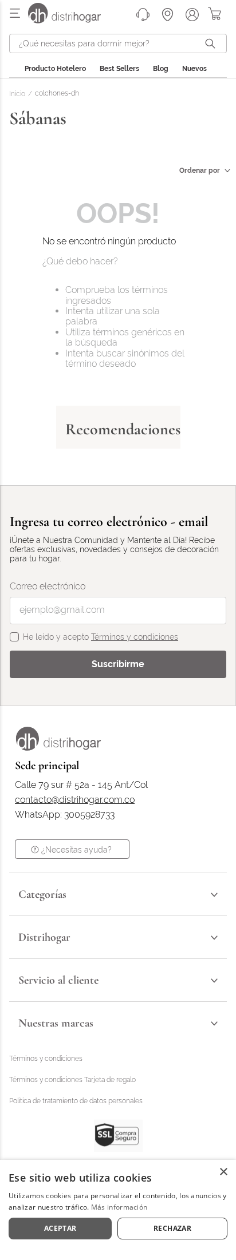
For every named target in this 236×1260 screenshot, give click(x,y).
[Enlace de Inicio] (19, 94)
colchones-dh (57, 93)
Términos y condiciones (134, 636)
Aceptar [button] (60, 1228)
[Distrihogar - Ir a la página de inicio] (71, 20)
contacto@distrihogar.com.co (75, 800)
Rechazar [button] (172, 1228)
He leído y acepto (100, 636)
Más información (119, 1207)
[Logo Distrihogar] (58, 747)
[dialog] (118, 1210)
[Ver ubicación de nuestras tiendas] (167, 14)
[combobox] (118, 43)
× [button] (223, 1172)
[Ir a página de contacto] (143, 14)
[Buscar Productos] (212, 43)
